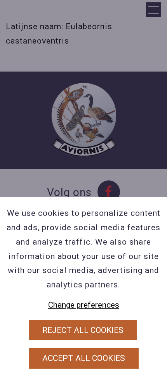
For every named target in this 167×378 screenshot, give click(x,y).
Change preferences (83, 305)
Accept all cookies (83, 358)
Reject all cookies (83, 330)
